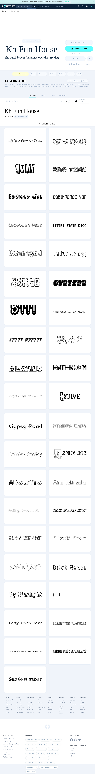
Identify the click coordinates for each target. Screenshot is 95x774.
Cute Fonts (30, 749)
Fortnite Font (7, 757)
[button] (79, 6)
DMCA (71, 756)
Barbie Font (7, 754)
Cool (79, 74)
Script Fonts (56, 740)
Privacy (72, 748)
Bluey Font (6, 752)
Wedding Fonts (31, 758)
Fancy (33, 74)
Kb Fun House (46, 84)
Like (76, 58)
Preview (83, 99)
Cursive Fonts (45, 740)
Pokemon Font (8, 746)
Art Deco (62, 74)
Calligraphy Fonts (32, 740)
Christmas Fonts (52, 753)
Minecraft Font (8, 741)
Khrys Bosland (74, 81)
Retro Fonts (30, 753)
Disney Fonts (31, 772)
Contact (72, 753)
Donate (84, 81)
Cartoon (71, 74)
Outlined (52, 74)
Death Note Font (8, 739)
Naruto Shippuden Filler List (48, 767)
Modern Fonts (41, 749)
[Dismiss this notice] (93, 1)
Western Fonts (43, 758)
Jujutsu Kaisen (8, 749)
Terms (72, 751)
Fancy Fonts (30, 744)
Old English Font (31, 767)
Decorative (42, 74)
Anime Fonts (49, 762)
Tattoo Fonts (41, 744)
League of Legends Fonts (34, 762)
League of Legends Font (11, 744)
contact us (67, 1)
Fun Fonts (41, 753)
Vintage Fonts (53, 749)
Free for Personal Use (20, 74)
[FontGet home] (8, 6)
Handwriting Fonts (54, 744)
